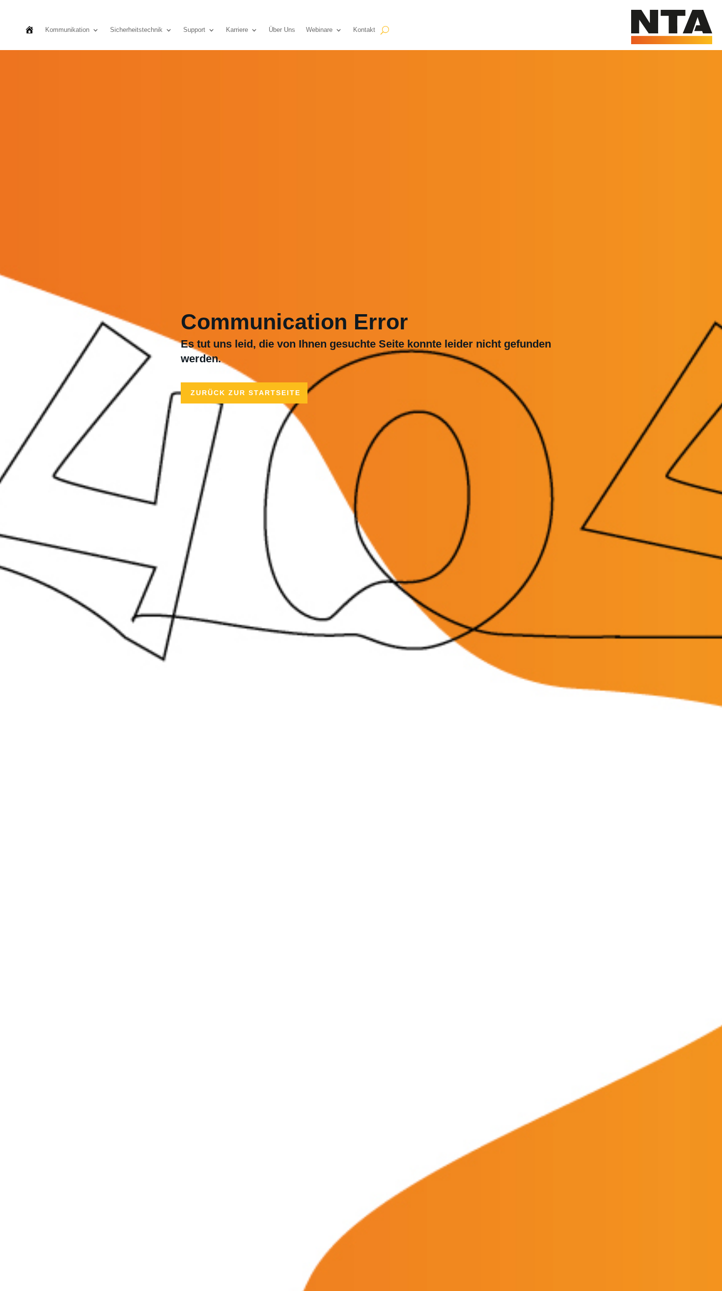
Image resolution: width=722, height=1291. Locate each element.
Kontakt (364, 29)
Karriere (237, 29)
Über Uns (282, 29)
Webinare (319, 29)
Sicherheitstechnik (136, 29)
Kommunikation (67, 29)
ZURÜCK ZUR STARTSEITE (246, 393)
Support (194, 29)
